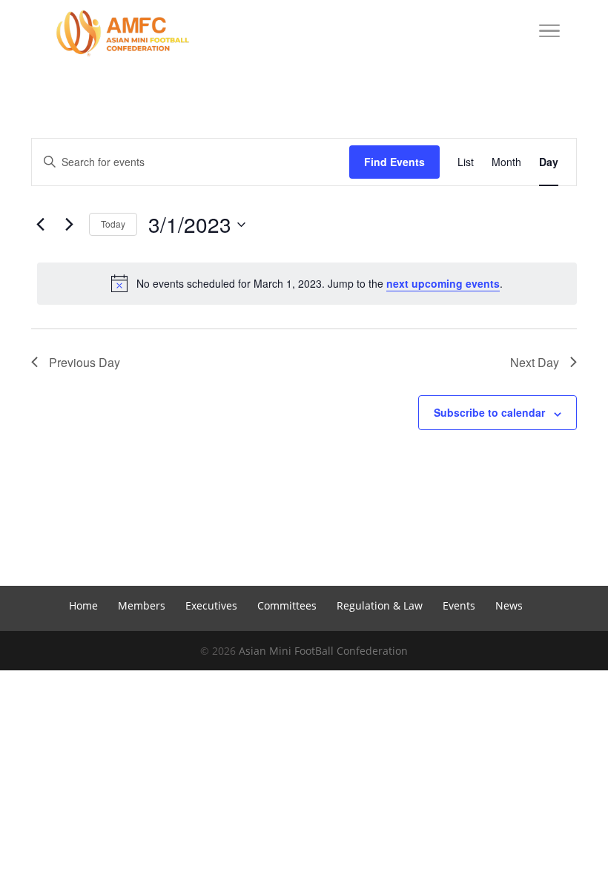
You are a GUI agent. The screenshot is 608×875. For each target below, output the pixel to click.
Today (113, 223)
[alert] (307, 283)
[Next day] (69, 225)
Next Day (534, 362)
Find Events (394, 161)
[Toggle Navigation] (549, 33)
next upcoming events (443, 283)
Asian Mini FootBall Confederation (323, 651)
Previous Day (84, 362)
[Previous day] (40, 225)
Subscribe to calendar (489, 412)
